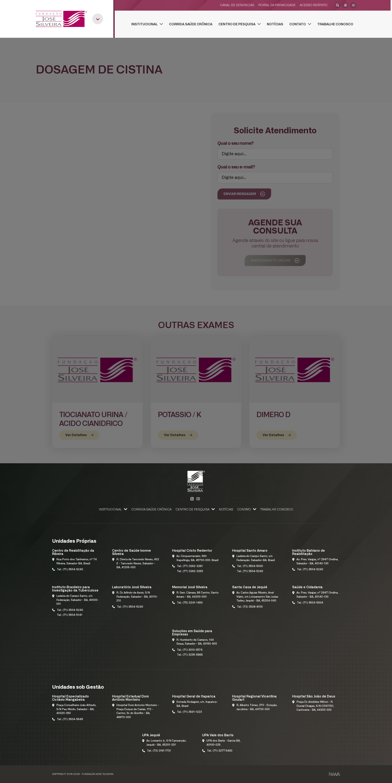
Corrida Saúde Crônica (190, 24)
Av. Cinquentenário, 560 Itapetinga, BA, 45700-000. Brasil (197, 558)
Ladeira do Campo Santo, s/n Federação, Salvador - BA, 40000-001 (77, 600)
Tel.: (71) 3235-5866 (190, 655)
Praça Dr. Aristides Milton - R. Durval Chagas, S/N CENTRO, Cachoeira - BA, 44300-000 (315, 706)
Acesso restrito (313, 5)
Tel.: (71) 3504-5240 (70, 569)
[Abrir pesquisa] (337, 5)
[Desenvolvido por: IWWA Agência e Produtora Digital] (334, 774)
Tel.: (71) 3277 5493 (219, 751)
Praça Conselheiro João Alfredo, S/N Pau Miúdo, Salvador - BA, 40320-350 (76, 709)
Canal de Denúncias (237, 5)
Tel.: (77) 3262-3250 (190, 571)
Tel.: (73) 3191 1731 (159, 751)
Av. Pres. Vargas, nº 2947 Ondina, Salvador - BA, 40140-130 (317, 561)
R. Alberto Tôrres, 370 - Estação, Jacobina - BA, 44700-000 (256, 707)
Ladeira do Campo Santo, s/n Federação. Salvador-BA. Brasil (255, 558)
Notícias (275, 24)
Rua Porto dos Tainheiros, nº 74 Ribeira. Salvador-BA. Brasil (76, 561)
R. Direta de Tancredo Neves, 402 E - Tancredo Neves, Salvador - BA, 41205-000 (137, 563)
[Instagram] (345, 5)
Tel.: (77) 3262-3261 (190, 566)
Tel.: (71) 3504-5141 (69, 615)
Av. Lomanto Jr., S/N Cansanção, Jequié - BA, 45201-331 (166, 743)
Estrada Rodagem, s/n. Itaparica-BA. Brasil (197, 704)
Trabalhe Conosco (335, 24)
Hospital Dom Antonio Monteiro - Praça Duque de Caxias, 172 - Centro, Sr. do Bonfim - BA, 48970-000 (137, 711)
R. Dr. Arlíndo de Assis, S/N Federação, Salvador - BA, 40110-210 (137, 596)
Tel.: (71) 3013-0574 (190, 650)
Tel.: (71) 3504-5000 (250, 566)
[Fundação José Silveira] (61, 19)
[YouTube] (353, 5)
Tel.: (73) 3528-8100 (250, 607)
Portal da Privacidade (277, 5)
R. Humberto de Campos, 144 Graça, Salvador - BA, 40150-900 (196, 642)
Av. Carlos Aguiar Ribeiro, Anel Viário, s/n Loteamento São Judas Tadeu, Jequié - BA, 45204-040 (257, 596)
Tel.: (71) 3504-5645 (70, 719)
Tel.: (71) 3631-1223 (189, 712)
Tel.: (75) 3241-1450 (190, 602)
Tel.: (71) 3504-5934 (310, 602)
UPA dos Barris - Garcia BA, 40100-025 (223, 743)
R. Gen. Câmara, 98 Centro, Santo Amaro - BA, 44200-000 (197, 594)
